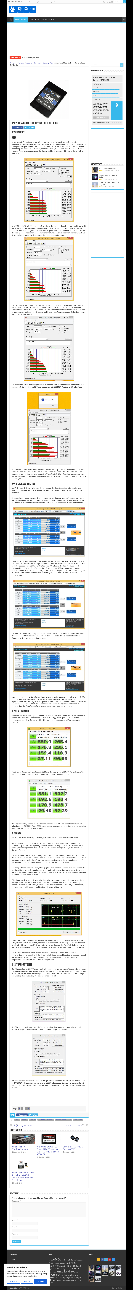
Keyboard (68, 1269)
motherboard (52, 1272)
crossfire (63, 1263)
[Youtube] (110, 2)
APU (66, 1260)
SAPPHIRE (73, 1277)
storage (59, 1280)
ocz (76, 1272)
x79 (75, 1280)
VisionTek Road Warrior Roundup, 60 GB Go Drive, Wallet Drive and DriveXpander (23, 1176)
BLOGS (37, 19)
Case (75, 1260)
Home (13, 63)
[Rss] (104, 2)
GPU (71, 1266)
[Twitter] (108, 2)
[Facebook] (106, 2)
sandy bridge (66, 1277)
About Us (29, 2)
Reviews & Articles (25, 63)
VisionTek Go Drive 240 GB (63, 1120)
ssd (54, 1280)
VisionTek (33, 1120)
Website (15, 1234)
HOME (11, 19)
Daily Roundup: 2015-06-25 (23, 1125)
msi (58, 1272)
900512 (17, 1120)
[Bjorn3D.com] (22, 8)
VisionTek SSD (78, 1120)
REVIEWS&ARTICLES (20, 19)
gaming (71, 1262)
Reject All (27, 1281)
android (62, 1260)
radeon (71, 1275)
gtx (74, 1266)
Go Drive (24, 1120)
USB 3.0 (71, 1280)
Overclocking (65, 1275)
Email (14, 1227)
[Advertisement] (86, 10)
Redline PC (14, 1259)
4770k (51, 1260)
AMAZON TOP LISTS (48, 19)
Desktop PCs (48, 63)
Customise (13, 1281)
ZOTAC (51, 1283)
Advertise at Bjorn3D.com (51, 2)
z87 (80, 1280)
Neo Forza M (27, 58)
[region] (27, 1275)
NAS (62, 1272)
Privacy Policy (38, 2)
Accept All (41, 1281)
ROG (57, 1277)
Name (15, 1220)
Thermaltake (65, 1280)
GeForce (53, 1265)
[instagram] (112, 2)
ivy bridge (62, 1269)
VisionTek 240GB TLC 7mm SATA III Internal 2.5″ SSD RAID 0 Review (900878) (48, 1150)
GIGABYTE (63, 1265)
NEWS (31, 19)
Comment (16, 1201)
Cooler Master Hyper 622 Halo (109, 176)
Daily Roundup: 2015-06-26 (75, 1125)
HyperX (51, 1269)
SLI (50, 1280)
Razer (77, 1275)
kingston (76, 1268)
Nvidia (68, 1271)
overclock (54, 1274)
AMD (56, 1259)
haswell (78, 1266)
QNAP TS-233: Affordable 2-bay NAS (110, 184)
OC (73, 1272)
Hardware (37, 63)
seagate (78, 1277)
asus (70, 1259)
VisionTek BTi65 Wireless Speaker (20, 1147)
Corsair (57, 1263)
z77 (78, 1280)
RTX (60, 1277)
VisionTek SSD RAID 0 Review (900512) (73, 1147)
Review (52, 1277)
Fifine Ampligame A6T (107, 168)
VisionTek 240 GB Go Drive (46, 1120)
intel (56, 1268)
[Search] (124, 1)
